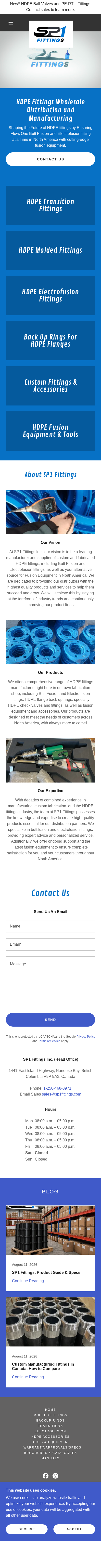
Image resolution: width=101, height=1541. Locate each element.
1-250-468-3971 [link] (57, 1088)
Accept (74, 1529)
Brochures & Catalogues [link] (50, 1453)
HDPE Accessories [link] (50, 1436)
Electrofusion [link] (50, 1431)
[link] (51, 23)
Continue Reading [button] (28, 1281)
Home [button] (50, 1409)
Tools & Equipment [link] (50, 1442)
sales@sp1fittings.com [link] (61, 1094)
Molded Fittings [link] (50, 1415)
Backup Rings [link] (50, 1420)
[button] (11, 22)
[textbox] (50, 926)
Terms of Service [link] (49, 1041)
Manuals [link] (50, 1458)
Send (50, 1020)
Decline (27, 1529)
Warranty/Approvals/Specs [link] (52, 1447)
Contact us (50, 159)
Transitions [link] (50, 1426)
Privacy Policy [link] (85, 1036)
